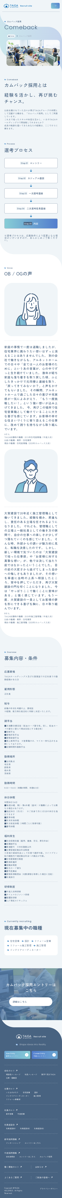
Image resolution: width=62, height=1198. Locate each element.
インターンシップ (13, 1143)
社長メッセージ (31, 1075)
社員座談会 (9, 1125)
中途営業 (21, 1114)
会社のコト (9, 1071)
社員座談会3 (39, 1129)
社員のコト (9, 1110)
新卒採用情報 (10, 1139)
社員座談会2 (25, 1129)
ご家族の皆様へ (42, 1177)
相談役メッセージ (13, 1075)
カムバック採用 (46, 1157)
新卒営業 (9, 1114)
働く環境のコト (11, 1167)
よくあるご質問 (11, 1177)
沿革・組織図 (11, 1078)
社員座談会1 (11, 1129)
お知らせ (39, 1167)
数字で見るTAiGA (48, 1075)
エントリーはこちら (33, 1143)
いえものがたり (12, 1093)
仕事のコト (9, 1089)
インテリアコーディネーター (17, 1096)
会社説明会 (10, 1157)
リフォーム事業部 (13, 1099)
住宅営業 (26, 1093)
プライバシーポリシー (49, 1189)
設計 (36, 1093)
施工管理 (37, 1096)
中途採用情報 (10, 1153)
